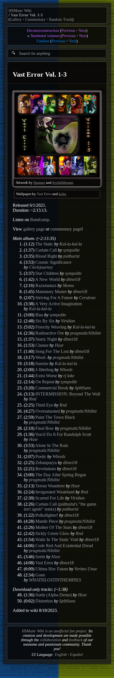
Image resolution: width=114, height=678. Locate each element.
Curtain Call (46, 250)
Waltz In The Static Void (56, 539)
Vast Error (44, 194)
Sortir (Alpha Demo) (53, 594)
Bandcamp (39, 219)
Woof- (40, 357)
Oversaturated (47, 411)
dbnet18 (73, 279)
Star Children (47, 273)
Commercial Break (51, 387)
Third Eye (44, 405)
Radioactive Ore (49, 333)
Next (82, 31)
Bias (39, 314)
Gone (40, 575)
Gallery (16, 19)
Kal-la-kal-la (70, 244)
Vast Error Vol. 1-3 (27, 15)
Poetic (40, 456)
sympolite (71, 250)
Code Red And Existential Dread (64, 545)
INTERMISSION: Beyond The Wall (67, 394)
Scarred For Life (49, 498)
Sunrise (41, 363)
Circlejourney (41, 267)
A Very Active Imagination (58, 303)
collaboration (50, 640)
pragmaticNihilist (85, 333)
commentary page (65, 229)
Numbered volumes (44, 36)
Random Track (60, 19)
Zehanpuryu (46, 462)
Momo (68, 285)
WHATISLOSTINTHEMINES (55, 580)
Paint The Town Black (55, 417)
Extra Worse (46, 375)
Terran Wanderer (50, 485)
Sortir (40, 556)
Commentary (35, 19)
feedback (75, 640)
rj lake (68, 375)
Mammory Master (51, 291)
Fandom (43, 41)
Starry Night (46, 339)
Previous (68, 31)
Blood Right (46, 256)
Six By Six (45, 321)
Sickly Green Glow (52, 533)
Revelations (45, 468)
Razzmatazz (45, 285)
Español (76, 655)
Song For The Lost (52, 351)
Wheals (66, 369)
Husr (59, 345)
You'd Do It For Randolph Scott (63, 434)
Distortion (44, 601)
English (61, 655)
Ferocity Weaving (50, 327)
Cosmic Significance (53, 262)
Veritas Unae (85, 568)
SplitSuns (83, 387)
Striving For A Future (54, 297)
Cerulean (87, 297)
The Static (44, 244)
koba (62, 194)
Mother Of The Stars (53, 527)
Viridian (68, 321)
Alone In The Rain (51, 445)
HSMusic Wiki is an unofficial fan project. (54, 631)
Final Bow (44, 428)
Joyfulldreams (62, 183)
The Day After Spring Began (60, 474)
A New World (47, 279)
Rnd (32, 399)
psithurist (71, 256)
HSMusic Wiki (20, 11)
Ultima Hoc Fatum (51, 568)
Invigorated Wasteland (54, 492)
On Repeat (44, 381)
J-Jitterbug (44, 369)
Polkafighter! (46, 515)
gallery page (34, 229)
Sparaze (39, 183)
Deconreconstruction (43, 31)
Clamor (41, 345)
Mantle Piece (46, 521)
